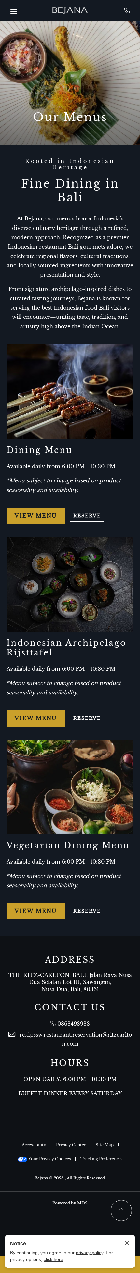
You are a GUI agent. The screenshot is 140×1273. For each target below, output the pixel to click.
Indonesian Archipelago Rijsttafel (66, 648)
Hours (70, 1063)
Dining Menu (40, 450)
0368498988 (127, 10)
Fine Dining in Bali (70, 190)
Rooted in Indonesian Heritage (70, 164)
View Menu (36, 518)
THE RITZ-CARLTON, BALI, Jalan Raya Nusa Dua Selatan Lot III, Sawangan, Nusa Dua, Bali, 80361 (70, 982)
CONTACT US (70, 1008)
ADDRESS (70, 960)
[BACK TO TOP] (121, 1210)
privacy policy (89, 1252)
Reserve (88, 517)
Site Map (105, 1144)
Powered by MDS (70, 1203)
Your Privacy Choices (49, 1158)
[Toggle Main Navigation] (14, 11)
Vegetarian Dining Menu (68, 846)
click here (53, 1259)
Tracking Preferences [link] (101, 1158)
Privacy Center (71, 1144)
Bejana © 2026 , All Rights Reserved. (70, 1178)
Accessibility (34, 1144)
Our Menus (70, 117)
